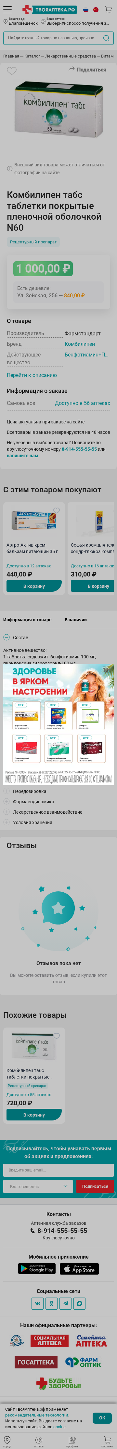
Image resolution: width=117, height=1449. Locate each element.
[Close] (106, 671)
